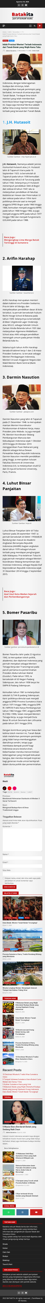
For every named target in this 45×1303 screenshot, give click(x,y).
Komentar (7, 826)
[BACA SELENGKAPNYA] (12, 1286)
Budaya (5, 40)
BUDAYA (16, 792)
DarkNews (36, 1298)
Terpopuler (14, 949)
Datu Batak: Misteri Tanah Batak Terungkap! (22, 908)
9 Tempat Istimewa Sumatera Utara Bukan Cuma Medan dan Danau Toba (8, 1059)
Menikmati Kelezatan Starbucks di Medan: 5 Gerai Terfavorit (21, 798)
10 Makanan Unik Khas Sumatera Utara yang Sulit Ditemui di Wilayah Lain (8, 1157)
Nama (6, 854)
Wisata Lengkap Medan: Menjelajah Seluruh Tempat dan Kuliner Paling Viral (22, 973)
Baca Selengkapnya (11, 1148)
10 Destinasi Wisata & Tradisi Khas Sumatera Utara (8, 1046)
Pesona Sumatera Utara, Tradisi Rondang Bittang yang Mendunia (22, 940)
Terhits (21, 918)
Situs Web (6, 870)
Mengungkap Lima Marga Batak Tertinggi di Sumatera (21, 241)
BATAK (10, 792)
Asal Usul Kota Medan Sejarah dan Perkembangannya (20, 595)
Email (5, 862)
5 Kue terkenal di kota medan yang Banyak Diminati (8, 1196)
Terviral (31, 1122)
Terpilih (11, 40)
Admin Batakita (11, 51)
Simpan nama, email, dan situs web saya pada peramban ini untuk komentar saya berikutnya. (22, 880)
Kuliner (13, 983)
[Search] (34, 26)
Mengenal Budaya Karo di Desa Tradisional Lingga (15, 807)
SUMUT (29, 792)
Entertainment (23, 1122)
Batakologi (8, 918)
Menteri (23, 792)
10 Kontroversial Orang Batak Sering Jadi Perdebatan (8, 1020)
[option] (22, 1008)
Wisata (27, 918)
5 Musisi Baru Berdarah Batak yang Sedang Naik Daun (22, 1112)
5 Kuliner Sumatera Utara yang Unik (17, 1084)
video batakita (39, 25)
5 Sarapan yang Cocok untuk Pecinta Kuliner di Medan (8, 1183)
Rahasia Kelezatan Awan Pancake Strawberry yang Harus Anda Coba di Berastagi (8, 1170)
